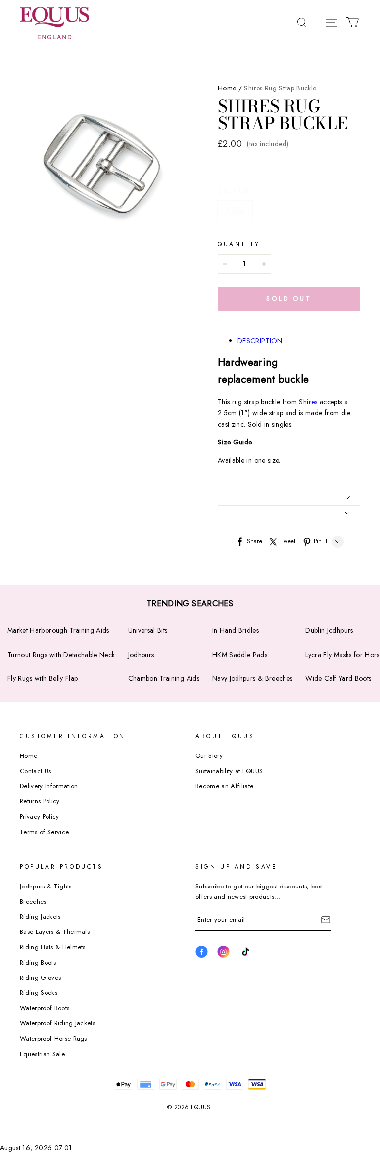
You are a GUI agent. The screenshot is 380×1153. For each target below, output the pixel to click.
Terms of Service (44, 832)
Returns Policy (40, 801)
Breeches (33, 901)
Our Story (209, 755)
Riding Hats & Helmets (53, 947)
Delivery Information (49, 786)
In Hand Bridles (235, 630)
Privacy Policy (39, 816)
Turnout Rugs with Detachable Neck (61, 655)
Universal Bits (148, 630)
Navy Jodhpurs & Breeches (252, 678)
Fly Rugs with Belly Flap (42, 678)
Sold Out (289, 298)
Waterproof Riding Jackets (57, 1023)
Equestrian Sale (42, 1054)
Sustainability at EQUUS (229, 771)
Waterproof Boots (44, 1008)
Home (227, 88)
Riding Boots (38, 962)
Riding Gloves (40, 977)
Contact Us (35, 771)
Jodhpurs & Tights (46, 886)
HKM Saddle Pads (239, 655)
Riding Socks (38, 992)
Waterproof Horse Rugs (53, 1038)
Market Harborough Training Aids (58, 630)
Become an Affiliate (224, 786)
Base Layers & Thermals (55, 931)
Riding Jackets (40, 916)
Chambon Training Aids (163, 678)
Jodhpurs (141, 655)
